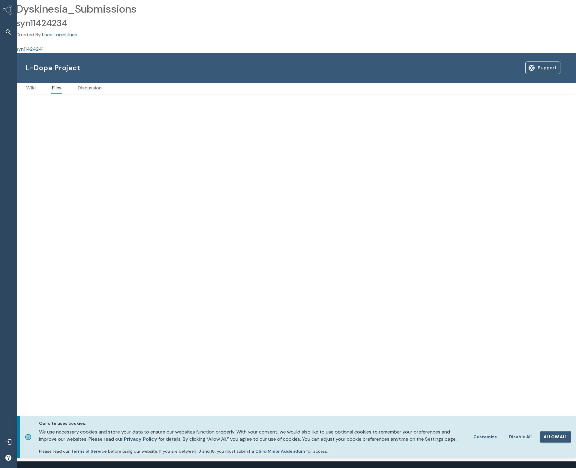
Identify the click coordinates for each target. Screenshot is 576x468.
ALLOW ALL (556, 437)
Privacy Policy (140, 439)
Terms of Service (89, 451)
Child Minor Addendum (280, 451)
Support (501, 67)
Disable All (520, 437)
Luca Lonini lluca (59, 35)
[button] (8, 32)
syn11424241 (30, 49)
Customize (485, 437)
